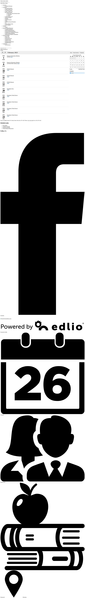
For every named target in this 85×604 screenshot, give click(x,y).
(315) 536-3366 (30, 120)
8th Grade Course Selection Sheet (13, 13)
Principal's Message (8, 6)
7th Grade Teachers (8, 10)
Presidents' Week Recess (12, 95)
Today (71, 69)
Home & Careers (8, 17)
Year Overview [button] (76, 52)
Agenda (8, 15)
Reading (6, 18)
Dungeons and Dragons (9, 41)
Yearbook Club (8, 39)
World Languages (8, 19)
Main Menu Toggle (4, 3)
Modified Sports (8, 42)
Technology (9, 14)
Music (6, 20)
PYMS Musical (10, 69)
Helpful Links (4, 123)
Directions (24, 597)
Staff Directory (8, 44)
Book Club (7, 36)
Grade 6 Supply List (8, 9)
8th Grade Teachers (8, 12)
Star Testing (5, 125)
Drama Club (7, 37)
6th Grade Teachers (8, 8)
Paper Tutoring (8, 24)
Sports (6, 27)
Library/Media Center (9, 23)
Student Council (8, 40)
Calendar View (81, 69)
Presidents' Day (10, 88)
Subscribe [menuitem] (82, 52)
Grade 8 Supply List (8, 16)
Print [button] (71, 52)
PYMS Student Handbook (10, 33)
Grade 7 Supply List (8, 11)
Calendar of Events (6, 126)
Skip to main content (4, 0)
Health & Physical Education (10, 21)
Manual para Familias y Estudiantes (11, 34)
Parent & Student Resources (10, 31)
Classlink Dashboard (9, 29)
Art (5, 22)
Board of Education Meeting (13, 55)
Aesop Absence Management (8, 128)
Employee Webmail (6, 127)
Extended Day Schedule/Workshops (11, 32)
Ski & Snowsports (8, 38)
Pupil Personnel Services (9, 30)
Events (72, 72)
